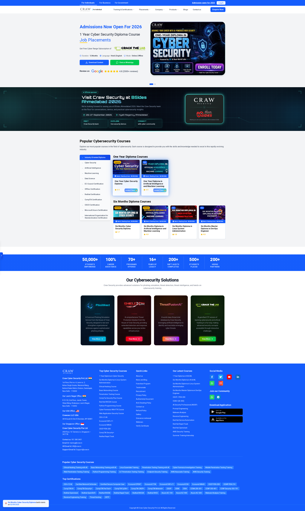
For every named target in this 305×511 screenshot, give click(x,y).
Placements (143, 10)
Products (173, 10)
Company (159, 10)
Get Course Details (108, 395)
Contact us (197, 10)
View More (87, 395)
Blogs (185, 10)
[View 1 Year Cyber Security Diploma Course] (187, 48)
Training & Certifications (122, 10)
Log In (221, 3)
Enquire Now (218, 9)
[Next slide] (171, 296)
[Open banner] (1, 255)
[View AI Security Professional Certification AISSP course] (188, 374)
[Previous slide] (83, 296)
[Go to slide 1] (151, 84)
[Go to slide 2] (155, 84)
